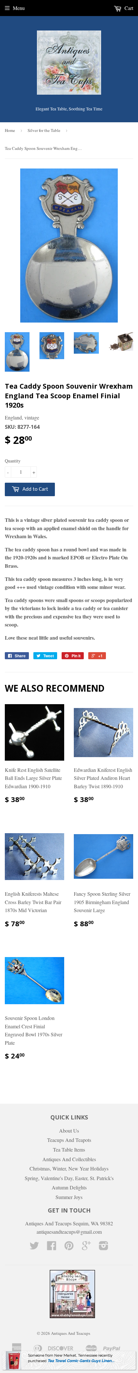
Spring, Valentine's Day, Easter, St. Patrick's (69, 1178)
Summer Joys (69, 1197)
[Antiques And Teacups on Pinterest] (69, 1247)
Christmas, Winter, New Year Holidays (69, 1168)
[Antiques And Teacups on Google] (86, 1247)
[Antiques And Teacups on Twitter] (34, 1247)
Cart (128, 7)
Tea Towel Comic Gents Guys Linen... (80, 1361)
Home (10, 130)
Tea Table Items (69, 1149)
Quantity (13, 461)
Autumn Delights (69, 1187)
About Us (69, 1130)
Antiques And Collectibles (69, 1159)
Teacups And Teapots (69, 1139)
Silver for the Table (44, 130)
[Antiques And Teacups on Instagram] (103, 1247)
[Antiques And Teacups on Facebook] (51, 1247)
